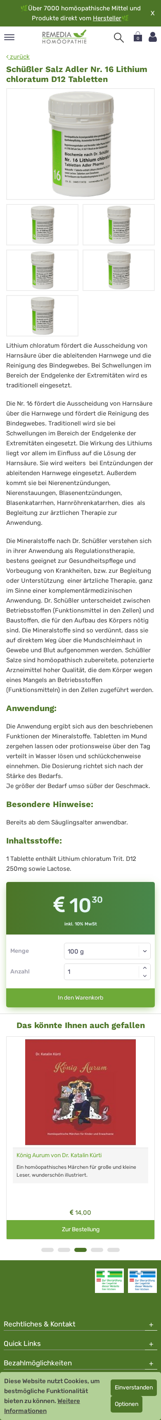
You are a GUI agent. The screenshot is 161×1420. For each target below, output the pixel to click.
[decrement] (145, 976)
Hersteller (107, 18)
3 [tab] (80, 1250)
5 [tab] (113, 1250)
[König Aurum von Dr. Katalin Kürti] (80, 1092)
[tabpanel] (80, 1138)
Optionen (126, 1404)
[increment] (145, 967)
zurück (19, 56)
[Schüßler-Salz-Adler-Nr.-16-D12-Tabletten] (80, 144)
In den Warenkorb (80, 997)
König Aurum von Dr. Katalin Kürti (59, 1155)
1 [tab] (47, 1250)
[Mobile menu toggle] (9, 38)
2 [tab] (64, 1250)
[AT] (64, 37)
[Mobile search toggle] (119, 38)
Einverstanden (134, 1387)
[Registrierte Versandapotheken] (109, 1281)
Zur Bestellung (80, 1229)
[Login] (153, 37)
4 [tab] (97, 1250)
